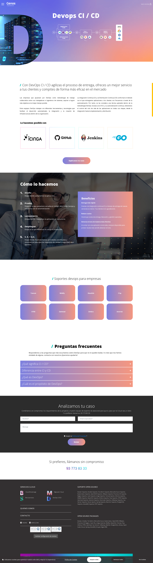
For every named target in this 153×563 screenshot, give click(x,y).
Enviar (76, 442)
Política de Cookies (71, 560)
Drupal (98, 527)
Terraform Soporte (104, 492)
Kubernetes (108, 521)
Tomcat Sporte (109, 496)
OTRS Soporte (122, 498)
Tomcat (119, 523)
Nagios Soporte (82, 496)
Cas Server (95, 525)
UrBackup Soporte (117, 500)
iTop (123, 523)
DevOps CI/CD (57, 498)
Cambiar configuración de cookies (46, 536)
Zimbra (79, 525)
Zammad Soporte (82, 500)
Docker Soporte (82, 492)
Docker (79, 521)
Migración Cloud (59, 492)
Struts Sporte (91, 502)
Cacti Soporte (91, 496)
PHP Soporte (98, 504)
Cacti (91, 523)
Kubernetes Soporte (83, 494)
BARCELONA (35, 523)
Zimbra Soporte (104, 498)
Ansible (84, 521)
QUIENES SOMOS (27, 508)
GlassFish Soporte (93, 498)
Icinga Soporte (100, 496)
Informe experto (120, 496)
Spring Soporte (100, 502)
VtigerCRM (104, 527)
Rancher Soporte (111, 502)
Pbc (94, 523)
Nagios (87, 523)
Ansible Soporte (92, 492)
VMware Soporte (108, 494)
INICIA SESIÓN (145, 4)
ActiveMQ (93, 527)
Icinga (98, 523)
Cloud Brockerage (31, 492)
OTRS (84, 525)
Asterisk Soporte (94, 500)
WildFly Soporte (82, 498)
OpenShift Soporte (96, 494)
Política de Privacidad (79, 436)
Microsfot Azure (99, 521)
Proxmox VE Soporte (120, 494)
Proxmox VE (81, 523)
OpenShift (115, 521)
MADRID (24, 523)
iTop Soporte (113, 498)
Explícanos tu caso (76, 161)
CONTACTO (25, 515)
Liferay (121, 525)
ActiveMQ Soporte (88, 504)
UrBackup (102, 525)
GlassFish (113, 523)
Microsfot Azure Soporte (117, 492)
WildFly (108, 523)
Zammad (89, 525)
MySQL (108, 525)
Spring (87, 527)
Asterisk (102, 523)
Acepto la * (76, 436)
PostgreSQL (114, 525)
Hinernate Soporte (105, 500)
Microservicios (29, 498)
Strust (83, 527)
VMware (121, 521)
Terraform (90, 521)
